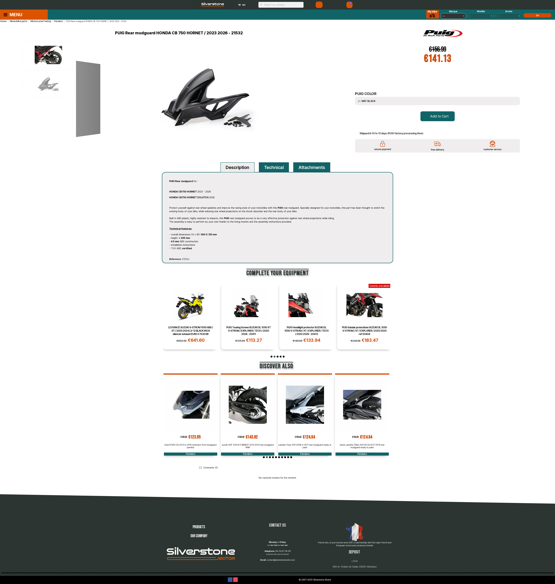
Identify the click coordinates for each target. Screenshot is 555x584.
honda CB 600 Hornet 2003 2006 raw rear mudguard (362, 445)
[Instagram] (235, 579)
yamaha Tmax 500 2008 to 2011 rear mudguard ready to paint (247, 446)
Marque (453, 11)
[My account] (319, 5)
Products (199, 527)
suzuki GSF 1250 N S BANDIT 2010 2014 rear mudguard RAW (191, 446)
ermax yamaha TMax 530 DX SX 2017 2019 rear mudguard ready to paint (305, 446)
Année (508, 11)
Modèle (481, 11)
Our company (198, 536)
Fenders (190, 453)
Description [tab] (237, 167)
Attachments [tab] (311, 167)
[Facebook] (230, 579)
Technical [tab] (274, 167)
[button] (349, 5)
